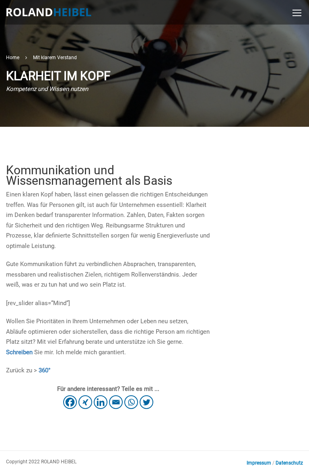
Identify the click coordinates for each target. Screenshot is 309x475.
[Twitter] (146, 402)
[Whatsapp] (131, 402)
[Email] (116, 402)
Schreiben (19, 352)
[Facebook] (70, 402)
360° (45, 370)
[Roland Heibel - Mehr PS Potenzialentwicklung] (48, 15)
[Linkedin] (100, 402)
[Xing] (85, 402)
